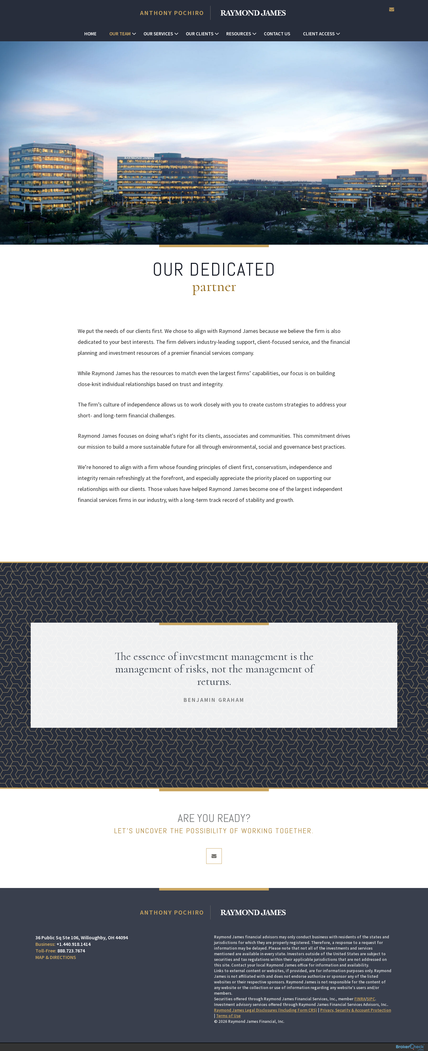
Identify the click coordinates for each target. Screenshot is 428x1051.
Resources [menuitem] (238, 34)
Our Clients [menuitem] (199, 34)
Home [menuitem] (90, 34)
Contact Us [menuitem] (277, 34)
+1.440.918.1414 (73, 944)
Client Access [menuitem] (319, 34)
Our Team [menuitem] (120, 34)
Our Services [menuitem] (158, 34)
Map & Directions (55, 957)
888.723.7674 (71, 950)
